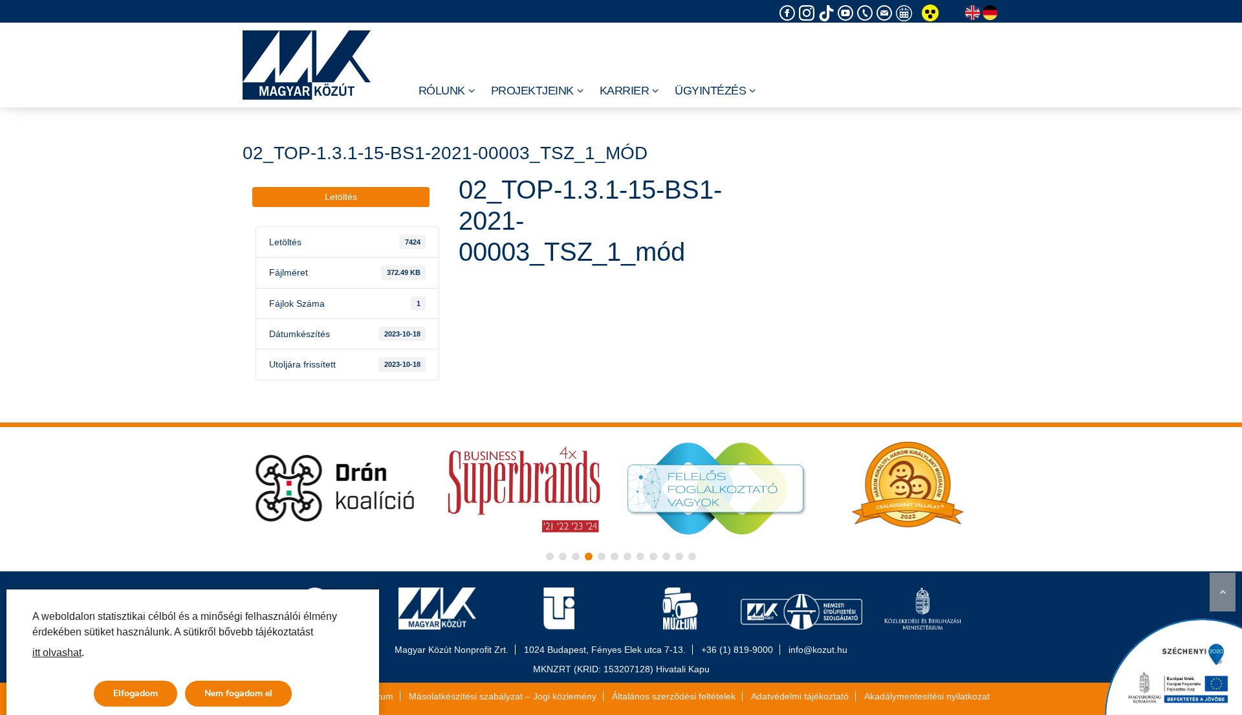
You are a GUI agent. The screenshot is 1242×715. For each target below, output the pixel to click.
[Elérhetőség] (867, 13)
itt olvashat (57, 652)
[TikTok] (828, 13)
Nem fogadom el (238, 693)
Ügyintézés (710, 90)
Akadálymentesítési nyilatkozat (927, 696)
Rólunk (442, 90)
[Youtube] (847, 13)
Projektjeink (532, 90)
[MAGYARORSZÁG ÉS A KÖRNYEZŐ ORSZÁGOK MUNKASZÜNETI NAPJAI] (905, 13)
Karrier (624, 90)
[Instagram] (808, 13)
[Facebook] (789, 13)
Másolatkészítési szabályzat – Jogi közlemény (502, 696)
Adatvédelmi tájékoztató (800, 696)
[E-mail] (886, 13)
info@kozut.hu (818, 649)
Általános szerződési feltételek (673, 696)
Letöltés (341, 197)
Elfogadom (135, 693)
